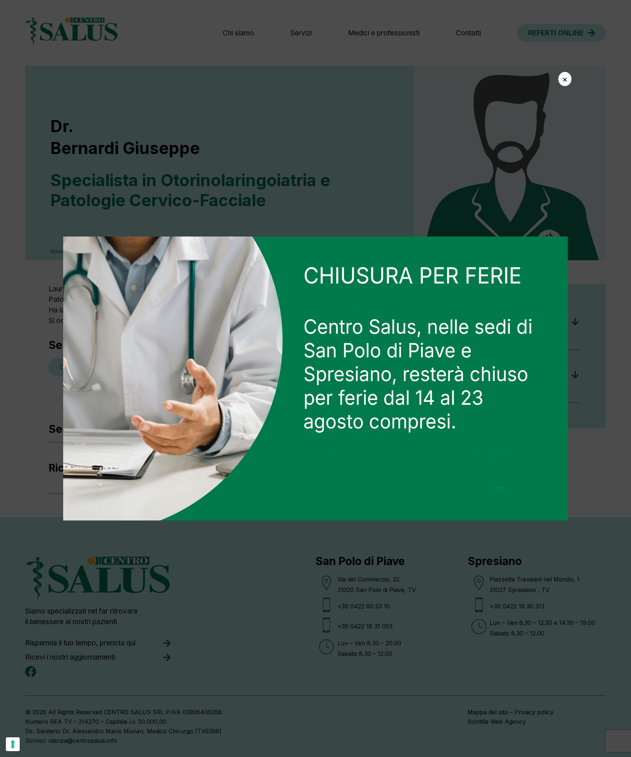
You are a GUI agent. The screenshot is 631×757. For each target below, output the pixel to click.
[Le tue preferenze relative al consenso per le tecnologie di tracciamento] (13, 744)
